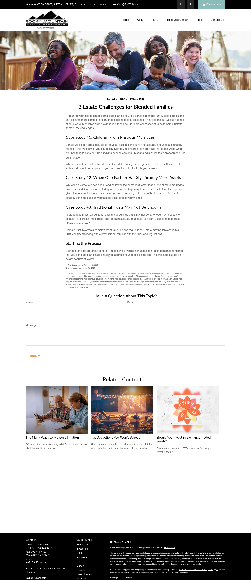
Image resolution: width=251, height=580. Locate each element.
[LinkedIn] (181, 4)
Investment (82, 548)
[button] (125, 19)
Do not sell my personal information (173, 572)
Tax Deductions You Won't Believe (115, 437)
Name (29, 302)
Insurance (81, 557)
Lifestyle (80, 570)
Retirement (82, 544)
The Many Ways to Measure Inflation (52, 437)
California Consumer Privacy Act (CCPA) (196, 569)
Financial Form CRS (122, 542)
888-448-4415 (44, 548)
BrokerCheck (169, 547)
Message (31, 325)
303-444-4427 (101, 4)
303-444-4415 (41, 544)
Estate (79, 553)
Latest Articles (84, 574)
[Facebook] (190, 4)
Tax (78, 561)
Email (130, 302)
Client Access (213, 4)
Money (80, 565)
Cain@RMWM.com (127, 4)
